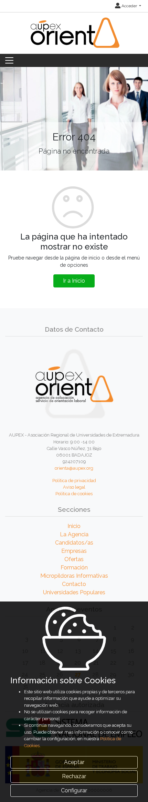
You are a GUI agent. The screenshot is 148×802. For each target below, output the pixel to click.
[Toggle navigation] (9, 60)
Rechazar (74, 776)
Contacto (74, 584)
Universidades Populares (74, 592)
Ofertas (74, 559)
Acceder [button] (129, 5)
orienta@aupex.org (74, 468)
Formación (74, 567)
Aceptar (74, 762)
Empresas (74, 551)
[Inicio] (74, 36)
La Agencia (74, 534)
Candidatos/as (74, 542)
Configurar (74, 790)
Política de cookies (74, 493)
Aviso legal (74, 487)
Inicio (74, 526)
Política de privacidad (74, 480)
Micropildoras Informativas (74, 576)
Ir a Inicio (74, 280)
